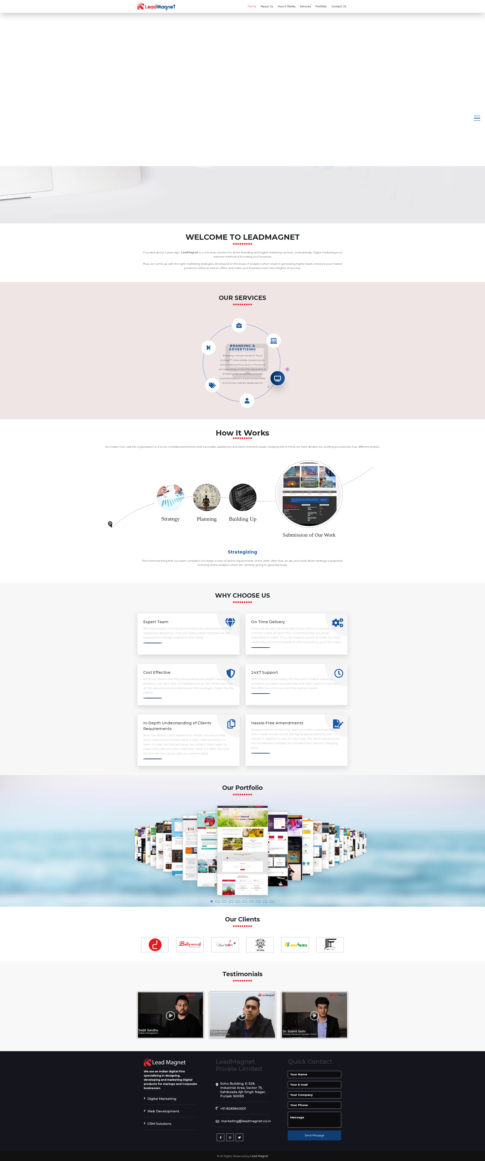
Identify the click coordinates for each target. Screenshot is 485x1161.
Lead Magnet (259, 1156)
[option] (155, 945)
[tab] (170, 506)
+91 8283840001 (233, 1108)
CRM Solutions (159, 1124)
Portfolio (321, 6)
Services (305, 6)
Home (252, 6)
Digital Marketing (161, 1099)
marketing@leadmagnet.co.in (245, 1121)
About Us (267, 6)
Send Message (314, 1135)
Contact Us (338, 6)
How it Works (286, 6)
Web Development (163, 1111)
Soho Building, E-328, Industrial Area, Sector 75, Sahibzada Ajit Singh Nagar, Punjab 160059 (243, 1090)
